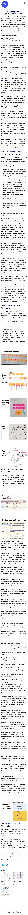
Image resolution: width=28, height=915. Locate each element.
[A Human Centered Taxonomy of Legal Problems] (6, 875)
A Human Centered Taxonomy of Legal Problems (5, 880)
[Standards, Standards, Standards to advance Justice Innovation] (18, 875)
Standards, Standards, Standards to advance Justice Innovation (18, 880)
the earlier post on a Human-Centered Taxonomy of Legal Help (13, 18)
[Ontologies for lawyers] (6, 889)
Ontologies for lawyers (6, 892)
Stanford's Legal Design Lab (14, 912)
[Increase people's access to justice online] (4, 4)
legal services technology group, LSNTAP (15, 74)
